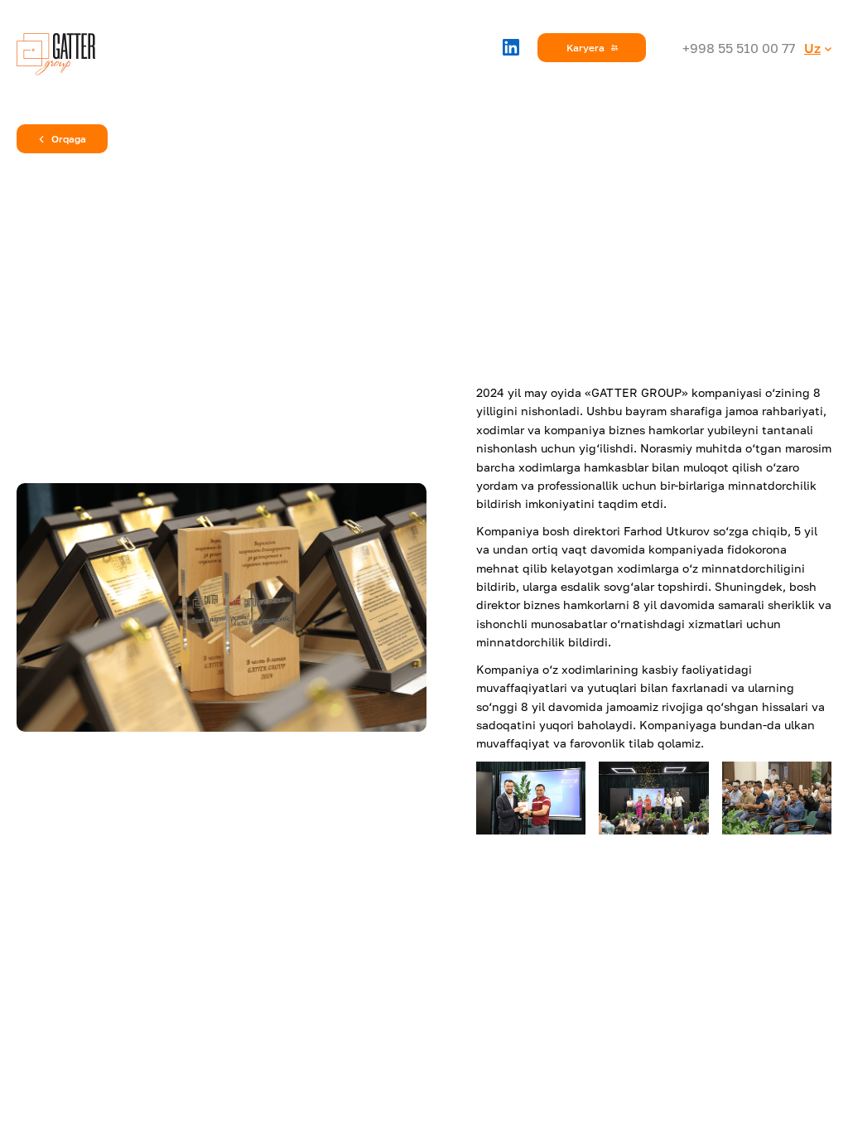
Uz (812, 48)
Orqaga (68, 139)
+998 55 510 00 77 (738, 48)
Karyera (585, 47)
